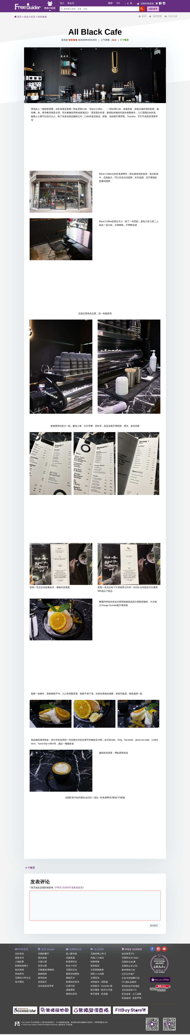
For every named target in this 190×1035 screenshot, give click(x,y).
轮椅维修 (95, 961)
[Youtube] (164, 949)
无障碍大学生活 (23, 978)
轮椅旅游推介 (21, 966)
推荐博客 (156, 16)
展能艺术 (70, 978)
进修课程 (70, 990)
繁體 (110, 3)
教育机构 (42, 978)
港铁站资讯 (71, 994)
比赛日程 (70, 986)
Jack (113, 40)
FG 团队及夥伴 (129, 982)
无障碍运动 (71, 970)
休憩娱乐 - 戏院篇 (99, 982)
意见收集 (126, 994)
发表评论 (40, 881)
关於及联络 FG (129, 990)
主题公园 (42, 961)
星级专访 (19, 958)
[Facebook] (160, 3)
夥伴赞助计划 (128, 970)
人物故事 (19, 961)
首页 (19, 17)
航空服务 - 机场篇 (99, 994)
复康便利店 (71, 961)
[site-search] (142, 8)
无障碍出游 (127, 962)
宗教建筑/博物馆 (46, 970)
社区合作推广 (128, 974)
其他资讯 (19, 974)
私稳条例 (126, 998)
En (118, 3)
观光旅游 (42, 958)
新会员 (70, 3)
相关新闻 (19, 970)
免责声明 (136, 998)
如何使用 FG (128, 954)
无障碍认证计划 (129, 966)
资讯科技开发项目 (131, 986)
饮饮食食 (42, 17)
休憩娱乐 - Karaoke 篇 (101, 986)
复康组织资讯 (72, 982)
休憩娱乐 (42, 982)
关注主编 (172, 16)
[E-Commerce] (156, 3)
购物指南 (42, 974)
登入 (62, 3)
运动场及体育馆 (46, 986)
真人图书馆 (71, 954)
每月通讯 (19, 982)
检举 (143, 16)
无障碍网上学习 (98, 954)
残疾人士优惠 (97, 974)
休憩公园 (42, 966)
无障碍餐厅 (43, 954)
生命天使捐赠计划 (131, 978)
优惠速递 (70, 958)
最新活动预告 (72, 974)
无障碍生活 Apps (130, 958)
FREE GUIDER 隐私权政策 (69, 887)
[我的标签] (159, 52)
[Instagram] (164, 3)
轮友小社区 (29, 17)
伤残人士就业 (97, 958)
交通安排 (95, 978)
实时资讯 (19, 954)
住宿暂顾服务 (97, 970)
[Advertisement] (95, 147)
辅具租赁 (95, 966)
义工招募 (136, 994)
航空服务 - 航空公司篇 (101, 990)
